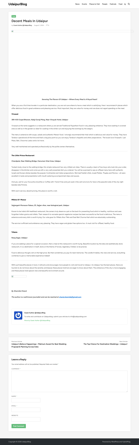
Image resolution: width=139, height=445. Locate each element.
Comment (16, 369)
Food (120, 4)
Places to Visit (94, 4)
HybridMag (126, 442)
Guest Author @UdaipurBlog (22, 25)
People (104, 4)
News (77, 4)
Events (84, 4)
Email (14, 406)
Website (14, 415)
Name (14, 396)
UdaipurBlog (17, 4)
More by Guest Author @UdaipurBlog (37, 320)
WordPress (115, 442)
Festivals (113, 4)
